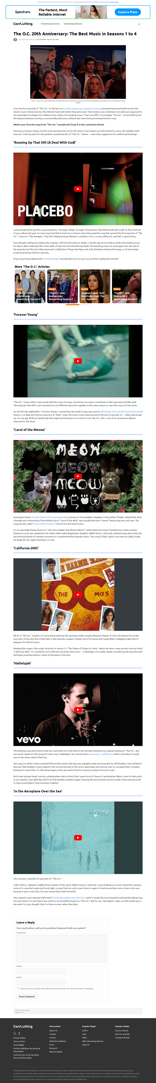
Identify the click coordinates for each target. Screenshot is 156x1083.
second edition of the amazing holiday (50, 517)
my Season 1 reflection (100, 754)
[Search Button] (139, 23)
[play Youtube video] (78, 189)
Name (19, 966)
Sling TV (85, 1044)
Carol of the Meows (43, 523)
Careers (52, 1037)
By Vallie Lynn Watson (26, 39)
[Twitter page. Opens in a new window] (14, 1034)
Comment (21, 932)
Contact (52, 1034)
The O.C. (22, 1012)
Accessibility (18, 1045)
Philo (84, 1037)
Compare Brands (122, 1037)
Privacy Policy (19, 1038)
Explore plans (127, 12)
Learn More (114, 2)
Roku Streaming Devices (92, 1041)
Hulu (84, 1034)
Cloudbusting (51, 258)
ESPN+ (85, 1030)
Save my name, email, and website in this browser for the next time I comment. (57, 988)
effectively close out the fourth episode (120, 411)
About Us (53, 1030)
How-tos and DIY (122, 1034)
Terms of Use (19, 1041)
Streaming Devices (73, 23)
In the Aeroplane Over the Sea (69, 897)
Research (53, 1048)
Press (51, 1044)
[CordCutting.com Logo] (23, 24)
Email (19, 977)
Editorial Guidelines (57, 1041)
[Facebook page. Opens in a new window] (19, 1034)
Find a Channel (121, 1030)
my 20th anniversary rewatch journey (81, 108)
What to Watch (25, 1010)
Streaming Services (50, 23)
